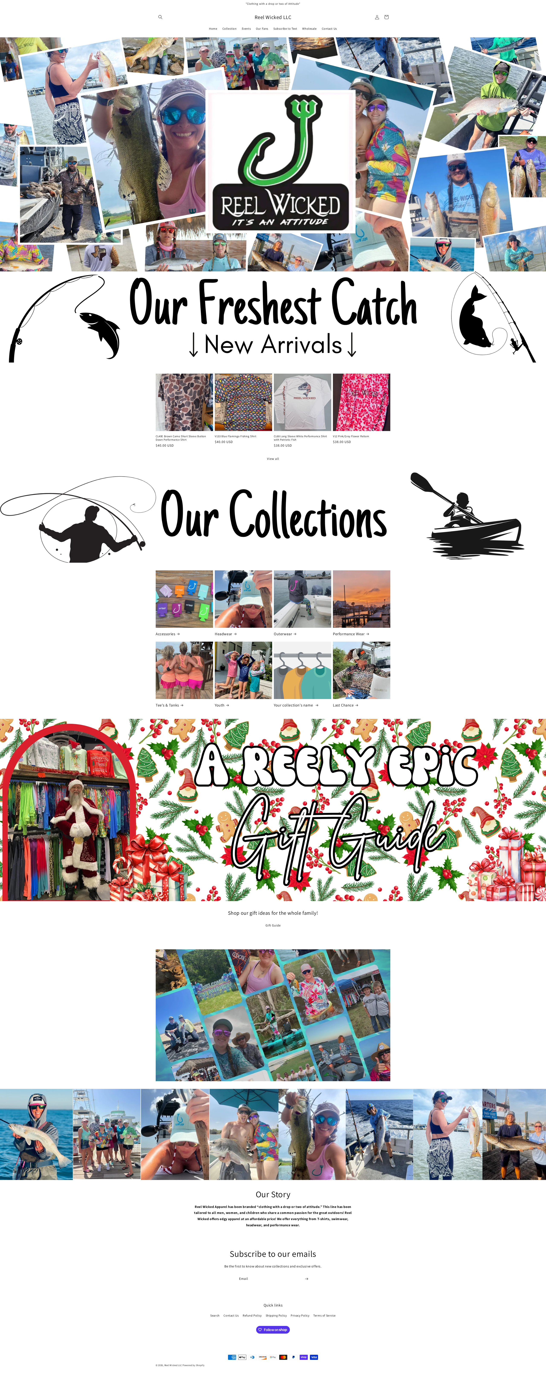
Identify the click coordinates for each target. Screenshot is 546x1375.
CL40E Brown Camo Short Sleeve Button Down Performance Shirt (181, 438)
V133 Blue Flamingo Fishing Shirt (235, 436)
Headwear (223, 633)
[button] (160, 17)
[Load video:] (273, 1015)
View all (273, 459)
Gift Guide (273, 925)
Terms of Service (324, 1315)
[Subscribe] (306, 1279)
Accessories (165, 633)
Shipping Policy (276, 1315)
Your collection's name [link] (294, 705)
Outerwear (283, 633)
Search (215, 1315)
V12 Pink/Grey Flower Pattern (351, 436)
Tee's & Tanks (167, 705)
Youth (220, 705)
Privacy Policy (300, 1315)
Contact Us (231, 1315)
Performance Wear (349, 633)
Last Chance (343, 705)
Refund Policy (252, 1315)
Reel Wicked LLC (173, 1365)
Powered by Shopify (194, 1365)
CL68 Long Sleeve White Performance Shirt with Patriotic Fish (300, 438)
